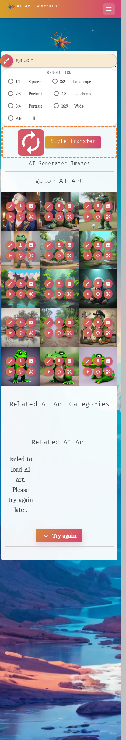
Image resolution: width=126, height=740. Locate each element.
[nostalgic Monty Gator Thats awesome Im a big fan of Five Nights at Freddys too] (20, 366)
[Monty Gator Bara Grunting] (59, 211)
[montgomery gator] (20, 327)
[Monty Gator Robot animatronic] (98, 211)
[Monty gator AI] (20, 250)
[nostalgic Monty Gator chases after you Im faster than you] (59, 327)
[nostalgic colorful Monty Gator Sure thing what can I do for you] (98, 366)
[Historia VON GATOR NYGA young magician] (20, 211)
